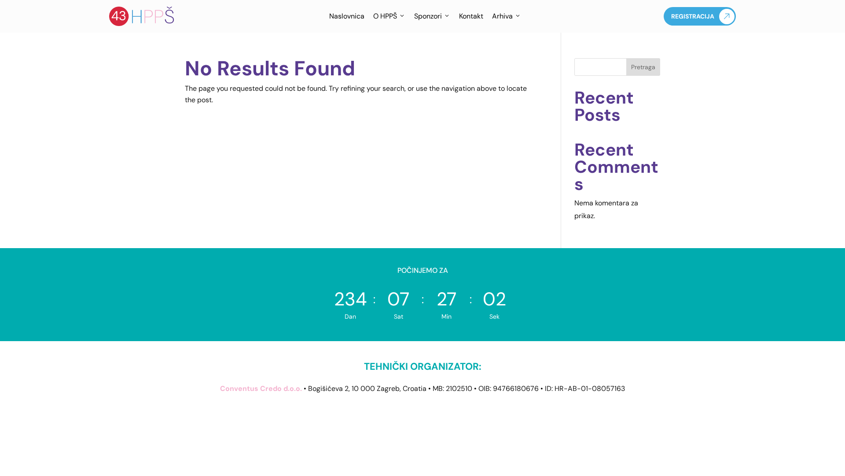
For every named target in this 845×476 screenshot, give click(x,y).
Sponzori (428, 16)
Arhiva (502, 16)
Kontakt (471, 16)
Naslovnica (346, 16)
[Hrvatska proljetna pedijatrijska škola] (142, 16)
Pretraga (643, 67)
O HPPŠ (385, 16)
